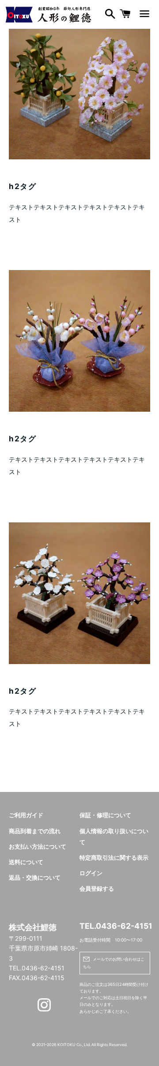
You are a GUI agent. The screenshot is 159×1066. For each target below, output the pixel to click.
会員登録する (97, 888)
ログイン (91, 873)
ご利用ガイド (26, 815)
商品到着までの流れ (35, 831)
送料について (26, 862)
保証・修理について (105, 815)
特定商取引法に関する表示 (114, 857)
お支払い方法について (37, 846)
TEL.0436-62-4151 (115, 926)
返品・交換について (35, 877)
